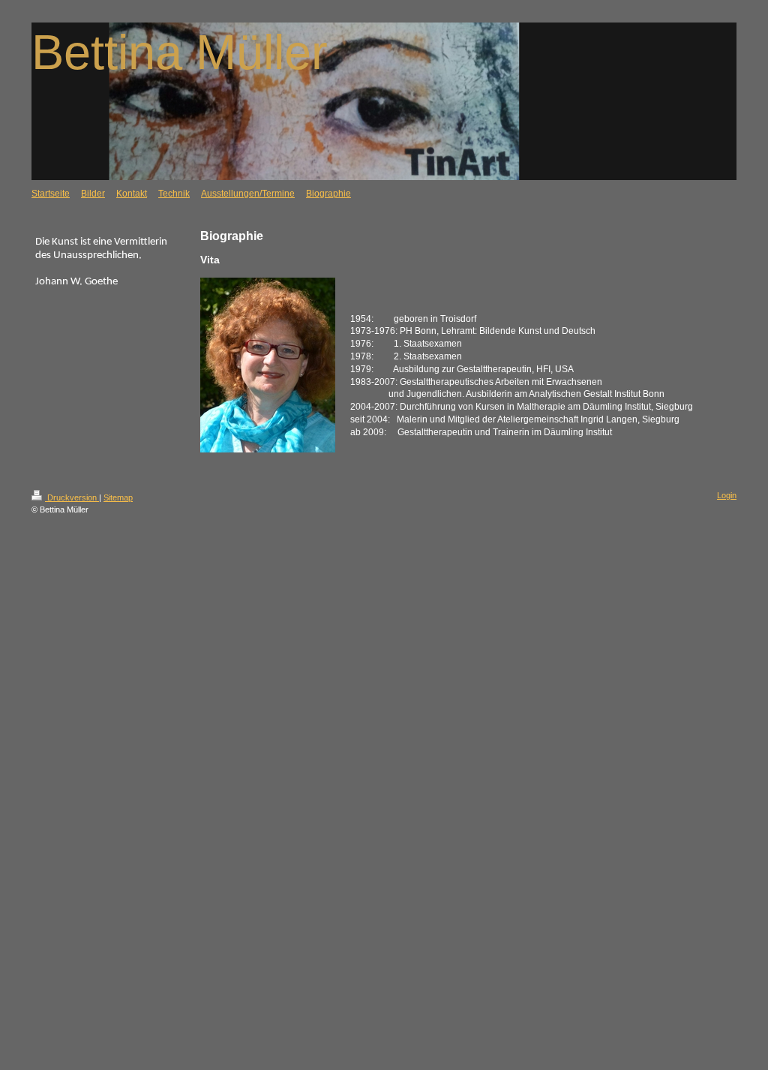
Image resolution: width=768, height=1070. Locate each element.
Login (726, 495)
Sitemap (118, 497)
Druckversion (72, 497)
